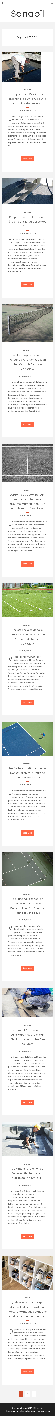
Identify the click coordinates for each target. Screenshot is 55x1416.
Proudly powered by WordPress (36, 1411)
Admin (34, 111)
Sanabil (27, 13)
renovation (27, 90)
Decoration (28, 1298)
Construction (27, 351)
